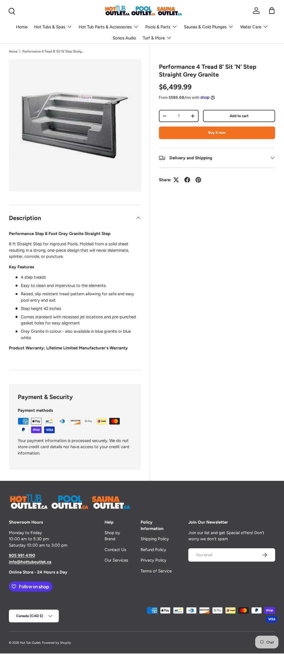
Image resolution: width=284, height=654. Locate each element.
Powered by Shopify (56, 643)
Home (21, 26)
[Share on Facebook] (187, 179)
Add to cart (239, 115)
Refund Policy (153, 549)
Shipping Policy (155, 538)
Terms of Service (156, 571)
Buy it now (217, 132)
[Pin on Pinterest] (198, 179)
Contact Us (115, 549)
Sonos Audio (124, 38)
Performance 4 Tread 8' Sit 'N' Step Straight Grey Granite (53, 51)
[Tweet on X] (176, 179)
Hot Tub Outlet (30, 643)
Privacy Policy (153, 560)
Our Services (116, 560)
